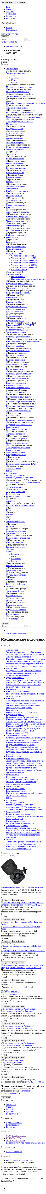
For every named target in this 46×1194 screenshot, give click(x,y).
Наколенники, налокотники (18, 538)
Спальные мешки (13, 468)
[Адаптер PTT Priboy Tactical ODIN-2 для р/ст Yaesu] (23, 924)
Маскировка (11, 124)
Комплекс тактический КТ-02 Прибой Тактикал (22, 888)
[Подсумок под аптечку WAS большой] (18, 1009)
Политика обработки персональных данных (25, 1143)
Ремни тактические (14, 566)
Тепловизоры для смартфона (18, 96)
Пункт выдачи (12, 1125)
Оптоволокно (12, 189)
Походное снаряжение (16, 455)
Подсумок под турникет (11, 1062)
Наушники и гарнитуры (16, 429)
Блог (8, 7)
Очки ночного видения (16, 205)
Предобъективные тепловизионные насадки (25, 103)
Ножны (9, 579)
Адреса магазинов (14, 1122)
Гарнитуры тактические (16, 443)
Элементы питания (14, 487)
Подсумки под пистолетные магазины (23, 341)
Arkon (13, 75)
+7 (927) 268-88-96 (36, 1082)
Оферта (9, 1109)
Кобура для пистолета (15, 369)
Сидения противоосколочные (19, 424)
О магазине (11, 16)
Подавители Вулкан (15, 320)
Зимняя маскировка (14, 138)
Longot (14, 82)
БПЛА (9, 471)
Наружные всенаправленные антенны (28, 279)
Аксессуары (11, 473)
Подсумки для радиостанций (18, 374)
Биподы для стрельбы (15, 475)
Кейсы (14, 561)
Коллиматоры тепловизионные (19, 112)
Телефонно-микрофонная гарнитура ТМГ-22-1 (21, 905)
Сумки (9, 552)
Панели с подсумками (15, 360)
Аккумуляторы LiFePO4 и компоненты (23, 482)
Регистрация (11, 30)
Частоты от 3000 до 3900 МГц (24, 263)
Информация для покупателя (13, 2)
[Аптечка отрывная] (10, 992)
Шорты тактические (15, 172)
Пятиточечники (13, 415)
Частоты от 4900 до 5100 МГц (24, 265)
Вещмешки (16, 559)
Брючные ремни (13, 182)
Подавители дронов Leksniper (19, 283)
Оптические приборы (15, 522)
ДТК (8, 519)
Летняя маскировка (14, 133)
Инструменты (12, 459)
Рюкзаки (15, 554)
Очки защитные (13, 450)
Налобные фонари (14, 596)
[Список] (5, 990)
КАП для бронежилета (16, 246)
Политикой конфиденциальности (15, 1092)
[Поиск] (30, 626)
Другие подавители (14, 311)
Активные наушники (15, 434)
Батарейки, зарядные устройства (20, 478)
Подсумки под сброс (15, 346)
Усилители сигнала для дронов (19, 288)
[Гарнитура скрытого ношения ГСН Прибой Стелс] (23, 948)
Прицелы (10, 207)
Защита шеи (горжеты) (16, 392)
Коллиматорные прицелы (17, 230)
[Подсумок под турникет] (12, 1060)
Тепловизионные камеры (17, 108)
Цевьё (8, 510)
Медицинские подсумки (16, 364)
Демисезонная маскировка (17, 147)
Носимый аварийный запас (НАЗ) (21, 464)
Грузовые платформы (15, 584)
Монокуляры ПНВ (14, 200)
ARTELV (15, 78)
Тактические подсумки (16, 332)
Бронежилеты (12, 237)
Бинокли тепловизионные (17, 92)
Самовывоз (11, 14)
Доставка (10, 11)
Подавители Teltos (14, 302)
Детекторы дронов (14, 316)
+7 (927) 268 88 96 (9, 42)
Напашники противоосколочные (20, 401)
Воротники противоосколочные (20, 406)
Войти (9, 27)
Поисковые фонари (14, 605)
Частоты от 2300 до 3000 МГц (24, 260)
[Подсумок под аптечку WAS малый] (17, 1026)
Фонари (9, 586)
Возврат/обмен (12, 1114)
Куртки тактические (15, 159)
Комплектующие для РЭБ (17, 330)
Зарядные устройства (15, 492)
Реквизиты (5, 1131)
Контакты (10, 18)
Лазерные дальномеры (16, 531)
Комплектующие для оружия (18, 496)
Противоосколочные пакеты (18, 397)
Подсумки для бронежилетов (19, 337)
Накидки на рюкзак (14, 129)
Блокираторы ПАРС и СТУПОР (20, 325)
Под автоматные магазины (18, 350)
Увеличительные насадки (17, 221)
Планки (9, 515)
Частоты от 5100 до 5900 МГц (24, 267)
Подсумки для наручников (17, 378)
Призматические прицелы (17, 216)
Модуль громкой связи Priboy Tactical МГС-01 (21, 968)
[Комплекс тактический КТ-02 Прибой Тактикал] (15, 885)
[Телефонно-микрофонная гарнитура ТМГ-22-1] (22, 902)
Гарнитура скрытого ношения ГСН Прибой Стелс (23, 950)
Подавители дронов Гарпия (18, 293)
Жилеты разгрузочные (16, 575)
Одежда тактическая (15, 149)
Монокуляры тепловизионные (19, 87)
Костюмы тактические (16, 168)
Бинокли (10, 526)
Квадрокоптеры (13, 494)
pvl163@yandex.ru (14, 46)
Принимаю (6, 1098)
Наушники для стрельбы (16, 438)
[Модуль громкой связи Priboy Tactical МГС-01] (22, 965)
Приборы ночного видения (18, 191)
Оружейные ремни (14, 570)
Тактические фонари (15, 591)
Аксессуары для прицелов (17, 212)
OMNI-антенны (18, 277)
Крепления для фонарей (16, 614)
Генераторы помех (14, 253)
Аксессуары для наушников (18, 448)
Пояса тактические (14, 542)
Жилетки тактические (15, 186)
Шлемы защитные (14, 385)
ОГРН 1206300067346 (15, 1140)
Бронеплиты (11, 242)
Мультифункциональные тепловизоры (23, 117)
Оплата (9, 9)
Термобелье (11, 154)
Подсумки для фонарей (16, 383)
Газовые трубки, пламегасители (20, 505)
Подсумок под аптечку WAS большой (17, 1011)
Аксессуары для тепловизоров (19, 122)
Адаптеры (10, 501)
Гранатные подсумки (15, 355)
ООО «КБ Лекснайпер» (16, 1136)
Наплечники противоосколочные (20, 420)
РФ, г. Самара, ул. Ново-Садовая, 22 (21, 1160)
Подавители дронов (15, 249)
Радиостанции (12, 427)
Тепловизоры (12, 68)
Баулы (13, 556)
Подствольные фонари (16, 609)
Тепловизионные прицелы (17, 73)
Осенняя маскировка (15, 142)
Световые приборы (14, 619)
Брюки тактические (14, 163)
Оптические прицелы (15, 226)
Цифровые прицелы (15, 235)
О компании (6, 1118)
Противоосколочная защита (18, 387)
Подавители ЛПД (14, 297)
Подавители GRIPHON (16, 307)
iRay (13, 80)
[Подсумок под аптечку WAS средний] (18, 1043)
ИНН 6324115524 (13, 1138)
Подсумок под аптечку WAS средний (17, 1045)
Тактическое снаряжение (17, 533)
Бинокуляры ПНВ (14, 196)
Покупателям (7, 1100)
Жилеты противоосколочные (18, 411)
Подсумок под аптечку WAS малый (16, 1028)
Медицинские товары (15, 452)
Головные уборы (13, 177)
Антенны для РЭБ (14, 274)
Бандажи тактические (15, 547)
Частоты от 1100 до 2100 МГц (24, 258)
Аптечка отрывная (9, 994)
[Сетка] (2, 990)
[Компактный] (7, 990)
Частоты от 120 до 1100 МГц (23, 256)
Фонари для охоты (14, 600)
